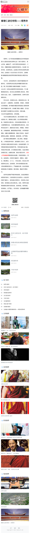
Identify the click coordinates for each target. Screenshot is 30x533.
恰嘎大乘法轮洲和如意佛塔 (19, 242)
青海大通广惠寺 (8, 304)
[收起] (28, 1)
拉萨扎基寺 (14, 215)
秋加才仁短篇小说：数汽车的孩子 (9, 346)
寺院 (8, 14)
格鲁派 (11, 14)
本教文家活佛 (4, 384)
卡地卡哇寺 (14, 270)
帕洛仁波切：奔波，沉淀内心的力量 (10, 469)
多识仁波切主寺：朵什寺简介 (11, 287)
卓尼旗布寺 (14, 261)
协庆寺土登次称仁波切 (6, 416)
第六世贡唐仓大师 (5, 400)
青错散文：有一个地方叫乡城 (8, 330)
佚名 (18, 25)
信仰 (5, 14)
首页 (2, 14)
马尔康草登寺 (7, 301)
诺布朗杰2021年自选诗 (7, 362)
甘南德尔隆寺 (7, 306)
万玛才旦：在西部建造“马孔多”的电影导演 (11, 437)
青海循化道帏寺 (8, 292)
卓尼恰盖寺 (14, 224)
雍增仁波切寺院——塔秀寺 (7, 522)
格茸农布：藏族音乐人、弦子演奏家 (10, 453)
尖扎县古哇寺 (7, 295)
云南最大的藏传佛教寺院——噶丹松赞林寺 (14, 309)
